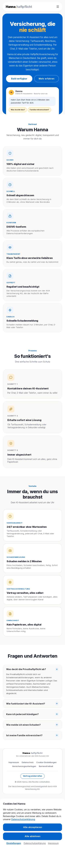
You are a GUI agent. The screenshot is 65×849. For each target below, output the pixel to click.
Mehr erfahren (46, 78)
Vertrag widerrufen (32, 776)
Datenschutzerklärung (23, 819)
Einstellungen (13, 843)
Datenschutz (28, 762)
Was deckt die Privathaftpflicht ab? (26, 669)
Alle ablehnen (32, 836)
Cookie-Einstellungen (46, 762)
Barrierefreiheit (46, 766)
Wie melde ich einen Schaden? (23, 724)
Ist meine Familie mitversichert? (24, 735)
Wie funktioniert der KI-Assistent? (25, 703)
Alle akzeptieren (32, 827)
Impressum (13, 762)
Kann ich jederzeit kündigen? (22, 714)
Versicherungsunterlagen (24, 766)
